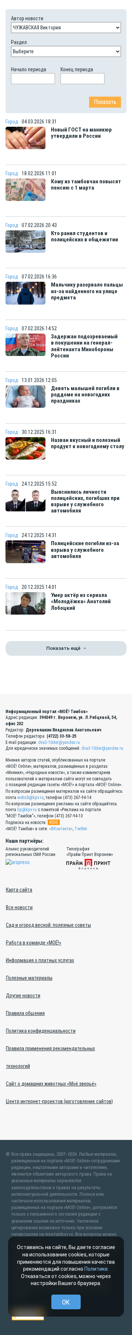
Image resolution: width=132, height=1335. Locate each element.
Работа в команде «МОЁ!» (33, 943)
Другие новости (23, 995)
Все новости (19, 907)
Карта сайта (19, 890)
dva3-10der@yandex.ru (59, 742)
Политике (96, 1269)
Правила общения (25, 1013)
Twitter (80, 828)
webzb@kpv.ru (30, 797)
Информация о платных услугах (40, 960)
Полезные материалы (29, 978)
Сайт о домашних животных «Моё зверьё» (51, 1084)
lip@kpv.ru (27, 809)
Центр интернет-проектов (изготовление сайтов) (59, 1101)
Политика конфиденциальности (41, 1031)
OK (66, 1302)
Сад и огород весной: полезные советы (48, 925)
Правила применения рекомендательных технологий (50, 1057)
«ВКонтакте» (61, 828)
